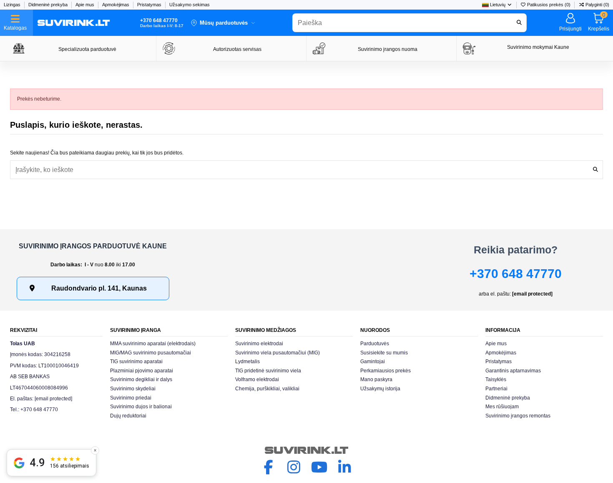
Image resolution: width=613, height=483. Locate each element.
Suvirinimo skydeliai (133, 389)
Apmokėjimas (116, 4)
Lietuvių (498, 4)
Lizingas (13, 4)
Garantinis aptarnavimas (513, 371)
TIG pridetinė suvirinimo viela (268, 371)
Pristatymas (150, 4)
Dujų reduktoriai (128, 416)
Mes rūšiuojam (502, 407)
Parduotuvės (374, 343)
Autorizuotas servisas (237, 49)
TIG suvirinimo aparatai (136, 361)
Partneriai (496, 389)
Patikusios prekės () (549, 4)
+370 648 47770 (516, 274)
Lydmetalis (247, 361)
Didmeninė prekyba (48, 4)
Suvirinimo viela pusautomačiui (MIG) (277, 353)
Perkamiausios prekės (385, 371)
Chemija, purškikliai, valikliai (267, 389)
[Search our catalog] (519, 22)
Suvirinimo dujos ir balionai (141, 407)
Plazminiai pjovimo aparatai (141, 371)
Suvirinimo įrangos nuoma (387, 49)
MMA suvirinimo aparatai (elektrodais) (153, 343)
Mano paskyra (376, 379)
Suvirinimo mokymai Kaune (538, 47)
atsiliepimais (69, 466)
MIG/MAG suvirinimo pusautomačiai (150, 353)
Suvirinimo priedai (130, 398)
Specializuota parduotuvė (87, 49)
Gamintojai (372, 361)
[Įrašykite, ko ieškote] (595, 169)
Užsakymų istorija (380, 389)
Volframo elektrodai (257, 379)
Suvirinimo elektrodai (259, 343)
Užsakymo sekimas (189, 4)
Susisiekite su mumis (384, 353)
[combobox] (409, 22)
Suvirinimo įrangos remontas (517, 416)
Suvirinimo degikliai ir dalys (141, 379)
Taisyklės (495, 379)
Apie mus (85, 4)
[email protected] (532, 294)
